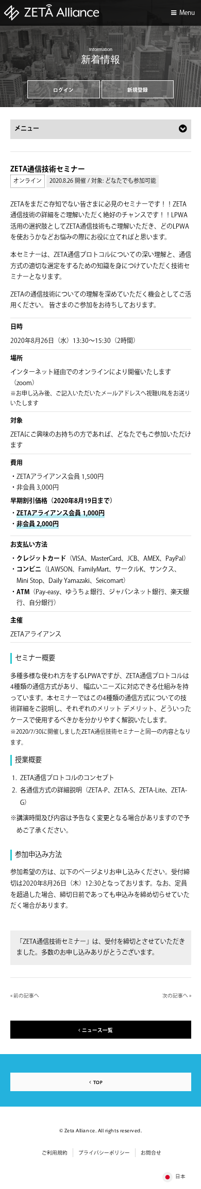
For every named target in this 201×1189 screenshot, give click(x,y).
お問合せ (151, 1153)
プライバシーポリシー (104, 1153)
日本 (180, 1176)
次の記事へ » (176, 996)
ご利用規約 (55, 1153)
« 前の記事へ (24, 996)
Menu (187, 13)
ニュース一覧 (97, 1030)
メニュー (26, 129)
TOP (97, 1082)
